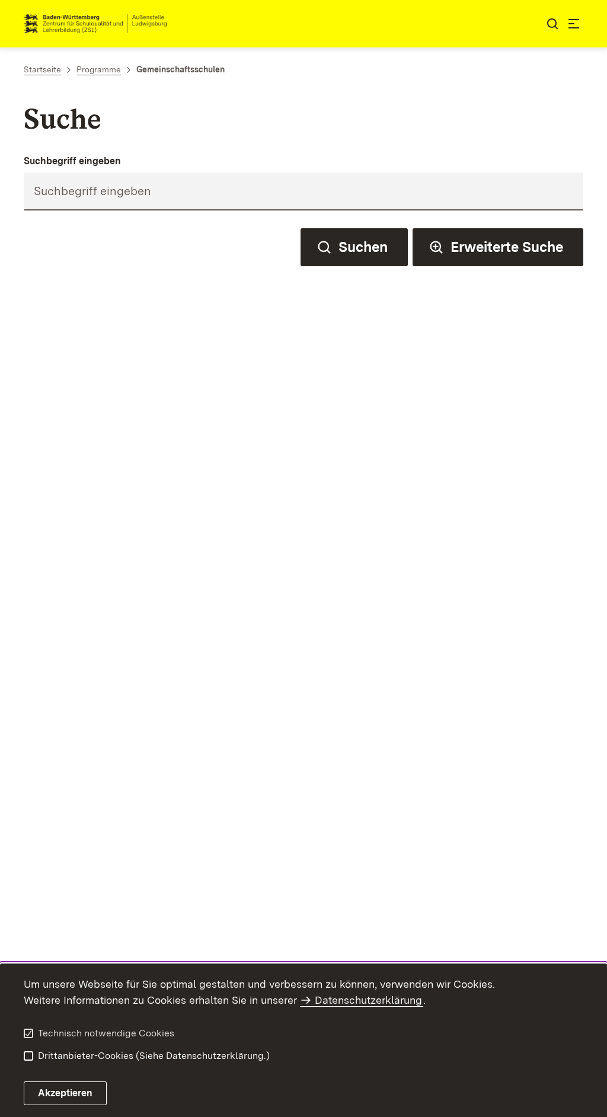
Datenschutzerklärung (368, 1000)
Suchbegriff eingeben (72, 161)
